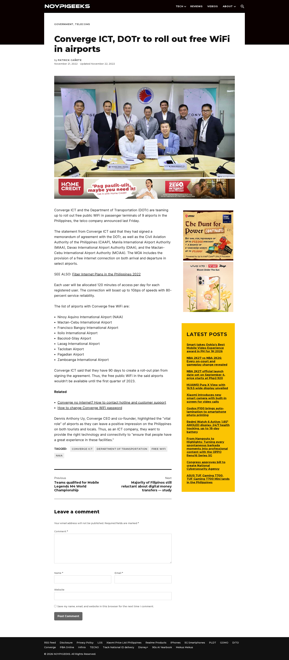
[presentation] (185, 6)
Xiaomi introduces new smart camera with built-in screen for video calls (206, 398)
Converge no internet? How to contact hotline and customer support (112, 402)
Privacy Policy (85, 642)
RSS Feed (50, 642)
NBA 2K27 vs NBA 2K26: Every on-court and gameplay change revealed (207, 361)
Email (119, 572)
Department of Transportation (122, 448)
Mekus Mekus (184, 647)
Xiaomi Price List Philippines (124, 642)
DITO (235, 642)
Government (63, 24)
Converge (50, 647)
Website (59, 589)
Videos (212, 6)
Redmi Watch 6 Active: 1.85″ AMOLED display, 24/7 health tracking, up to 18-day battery (208, 426)
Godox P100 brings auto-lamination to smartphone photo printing (206, 412)
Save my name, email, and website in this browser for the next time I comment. (105, 606)
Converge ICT (82, 448)
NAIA (59, 455)
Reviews (196, 6)
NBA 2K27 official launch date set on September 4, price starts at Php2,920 (206, 375)
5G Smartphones (195, 642)
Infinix (82, 647)
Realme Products (156, 642)
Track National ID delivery (118, 647)
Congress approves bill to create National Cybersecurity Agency (206, 465)
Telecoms (82, 24)
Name (58, 572)
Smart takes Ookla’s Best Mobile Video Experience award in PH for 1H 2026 (206, 348)
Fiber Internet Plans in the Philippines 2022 (106, 274)
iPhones (175, 642)
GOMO (224, 642)
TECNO (94, 647)
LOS (100, 642)
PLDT (212, 642)
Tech (179, 6)
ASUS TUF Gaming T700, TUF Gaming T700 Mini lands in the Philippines (208, 479)
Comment (61, 531)
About (228, 6)
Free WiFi (159, 448)
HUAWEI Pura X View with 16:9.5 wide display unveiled (207, 386)
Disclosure (66, 642)
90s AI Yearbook (162, 647)
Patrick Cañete (70, 60)
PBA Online (67, 647)
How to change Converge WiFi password (90, 408)
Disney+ (143, 647)
